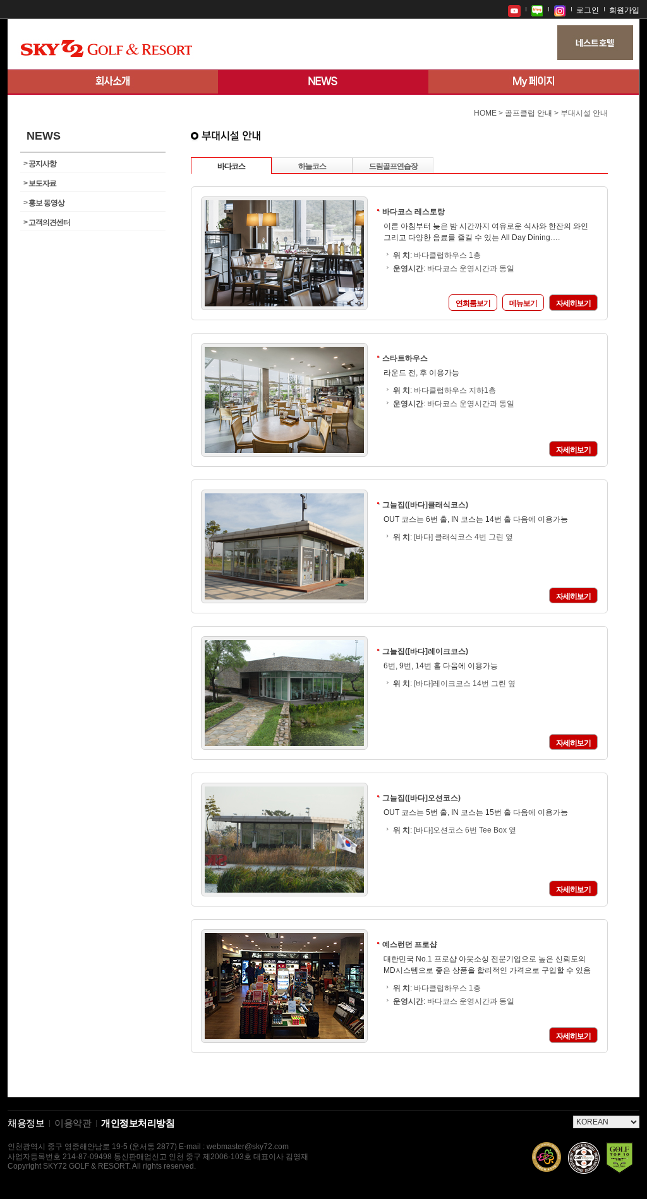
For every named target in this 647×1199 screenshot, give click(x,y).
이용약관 (72, 1123)
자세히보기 (573, 303)
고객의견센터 (46, 222)
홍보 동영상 (43, 202)
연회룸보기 (473, 303)
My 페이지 (533, 82)
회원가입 (624, 10)
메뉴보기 (523, 303)
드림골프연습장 (393, 166)
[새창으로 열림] (514, 9)
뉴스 (323, 82)
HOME (485, 113)
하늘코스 (312, 166)
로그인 (587, 10)
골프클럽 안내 (528, 113)
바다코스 (231, 166)
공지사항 (39, 163)
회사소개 (113, 82)
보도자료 (39, 183)
